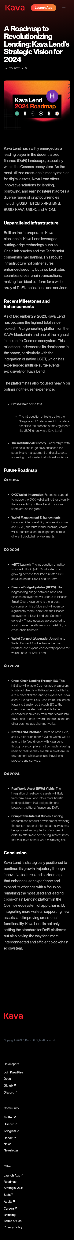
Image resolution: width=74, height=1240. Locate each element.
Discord (11, 1092)
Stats (9, 1195)
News (7, 1144)
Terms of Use (13, 1221)
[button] (63, 7)
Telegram (12, 1131)
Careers (11, 1208)
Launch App (14, 1175)
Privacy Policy (13, 1227)
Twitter (10, 1117)
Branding (10, 1215)
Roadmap (10, 1182)
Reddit (10, 1138)
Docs (7, 1079)
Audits (9, 1201)
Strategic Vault (13, 1188)
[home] (15, 7)
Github (10, 1085)
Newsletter (11, 1150)
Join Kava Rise (13, 1072)
